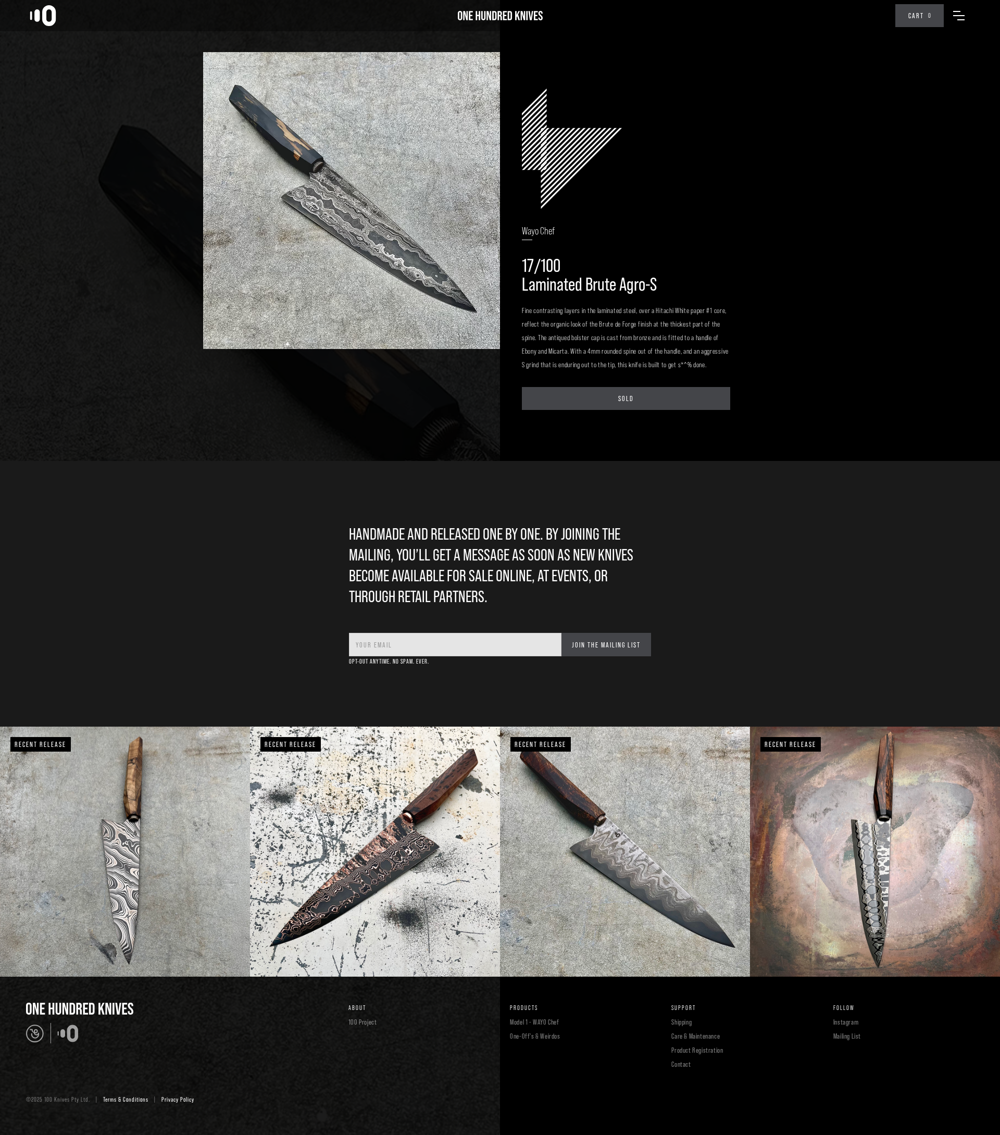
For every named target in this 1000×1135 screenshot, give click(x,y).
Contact (681, 1064)
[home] (43, 15)
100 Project (362, 1022)
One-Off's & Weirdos (535, 1036)
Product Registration (697, 1050)
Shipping (681, 1022)
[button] (919, 15)
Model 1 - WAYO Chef (534, 1022)
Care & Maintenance (695, 1036)
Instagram (845, 1022)
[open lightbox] (351, 200)
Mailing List (847, 1036)
